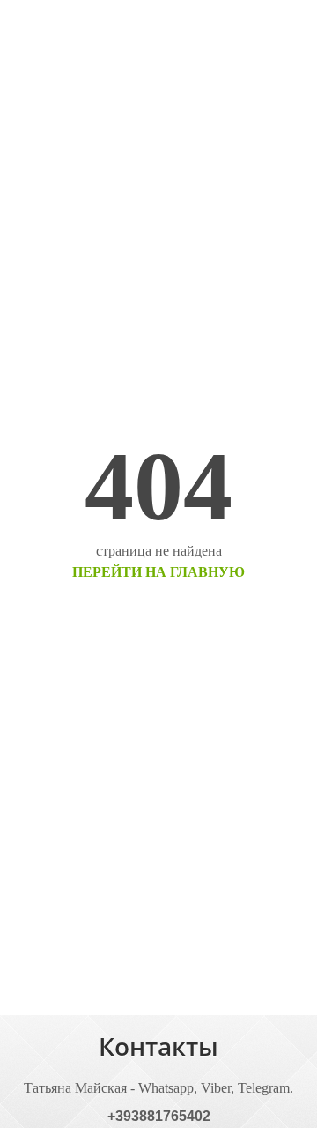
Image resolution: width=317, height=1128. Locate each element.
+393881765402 (158, 1116)
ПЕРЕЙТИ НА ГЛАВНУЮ (158, 571)
